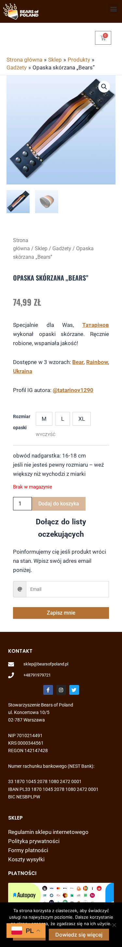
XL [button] (81, 418)
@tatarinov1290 (73, 390)
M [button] (44, 418)
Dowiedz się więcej (78, 934)
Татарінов (95, 325)
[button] (113, 8)
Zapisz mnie (61, 613)
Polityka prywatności (34, 841)
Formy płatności (28, 850)
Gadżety (61, 248)
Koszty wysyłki (26, 859)
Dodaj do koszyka (58, 504)
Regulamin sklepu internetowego (48, 832)
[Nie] (114, 925)
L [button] (62, 418)
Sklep (41, 248)
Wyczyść (45, 434)
